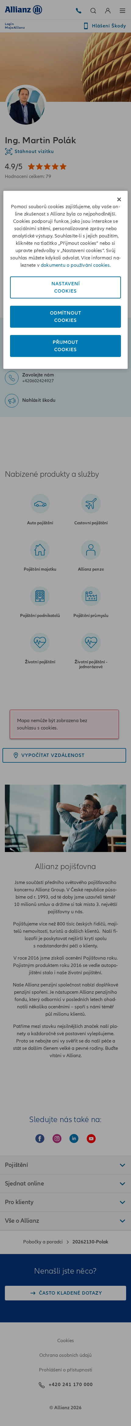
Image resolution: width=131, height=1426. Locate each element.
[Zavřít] (119, 199)
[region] (65, 280)
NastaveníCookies (65, 287)
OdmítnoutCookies (65, 316)
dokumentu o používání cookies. (76, 265)
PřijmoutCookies (65, 346)
